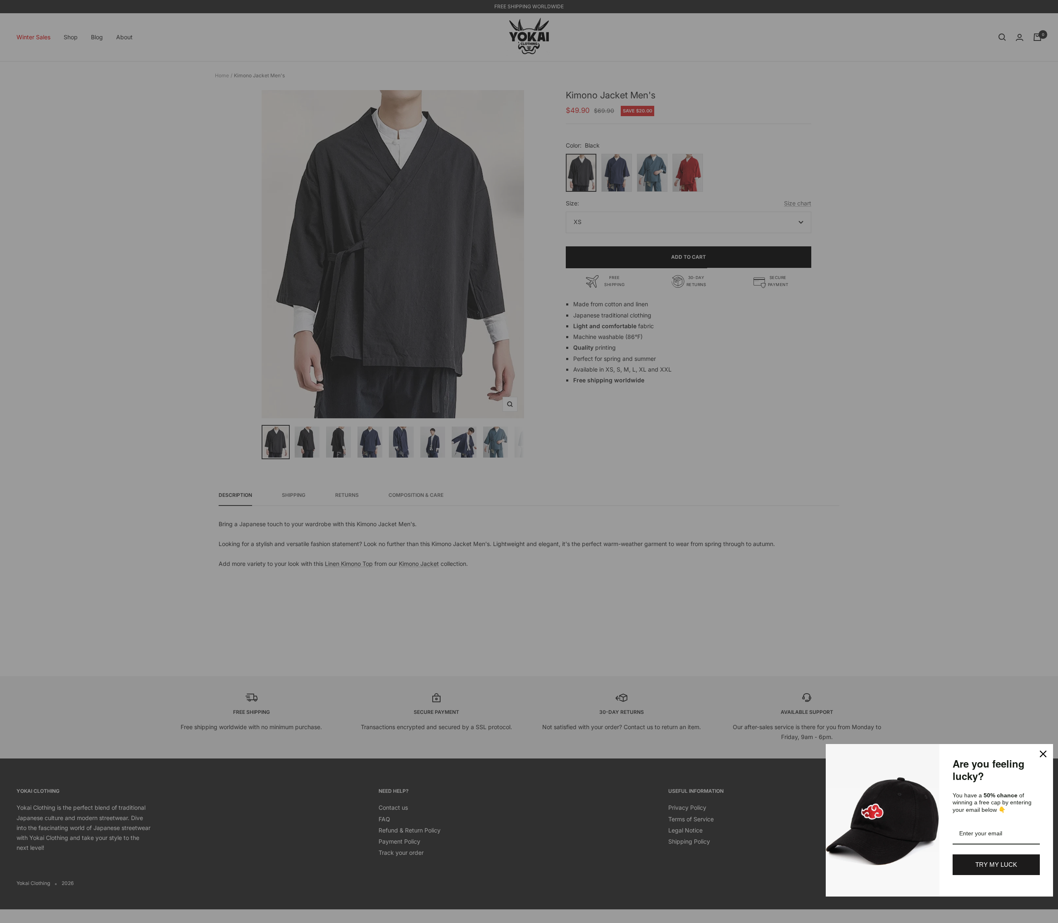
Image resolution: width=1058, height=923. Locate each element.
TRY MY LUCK (996, 864)
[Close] (1043, 754)
